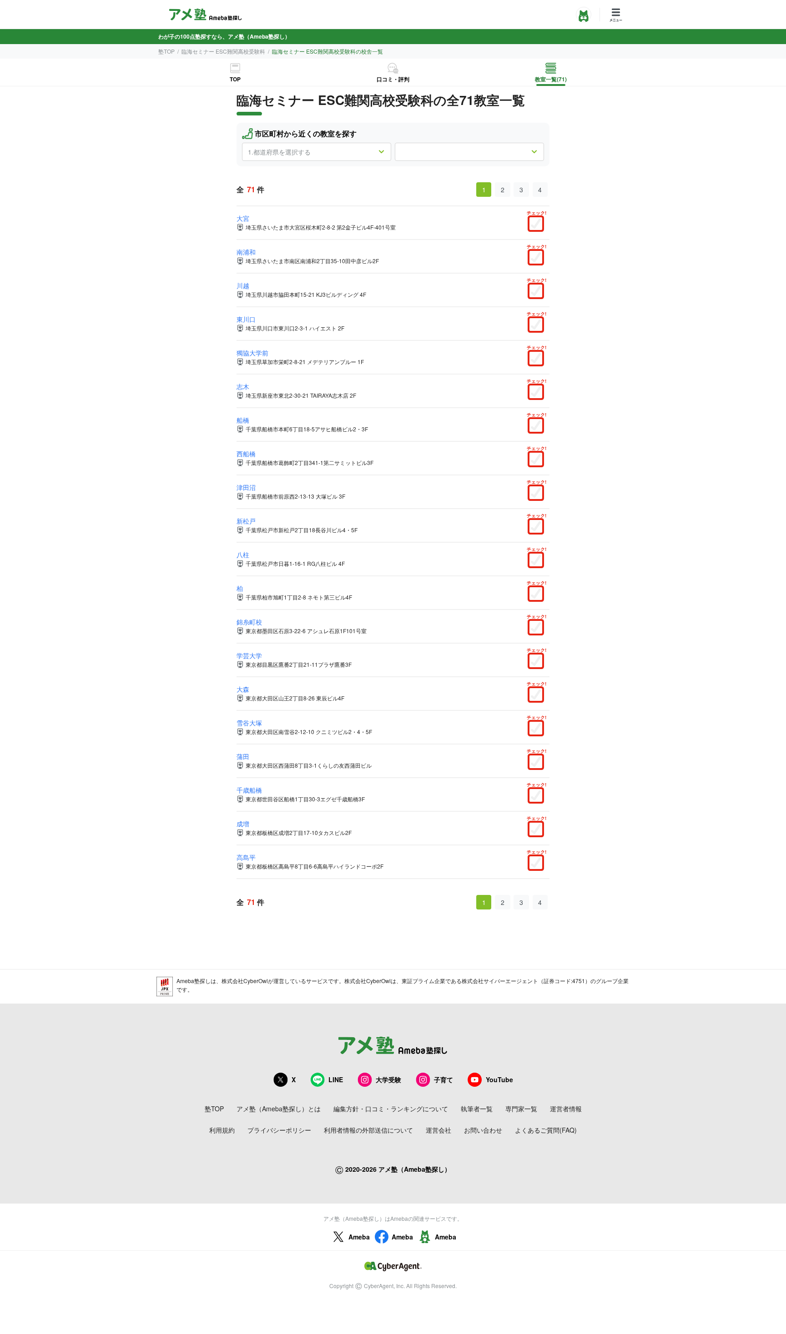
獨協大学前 (252, 352)
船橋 (243, 420)
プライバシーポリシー (279, 1129)
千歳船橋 (249, 789)
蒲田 (243, 756)
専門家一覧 (521, 1108)
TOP (235, 79)
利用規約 (222, 1129)
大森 (243, 689)
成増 (243, 823)
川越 (243, 285)
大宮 (243, 218)
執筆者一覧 (477, 1108)
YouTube (499, 1079)
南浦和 (246, 251)
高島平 (246, 857)
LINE (335, 1079)
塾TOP (166, 51)
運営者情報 (566, 1108)
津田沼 (246, 487)
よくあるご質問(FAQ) (546, 1129)
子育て (443, 1079)
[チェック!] (538, 224)
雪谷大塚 (249, 722)
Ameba (359, 1236)
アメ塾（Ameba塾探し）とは (279, 1108)
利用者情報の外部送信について (368, 1129)
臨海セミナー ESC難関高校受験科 (223, 51)
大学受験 (388, 1079)
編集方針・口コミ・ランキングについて (390, 1108)
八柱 (243, 554)
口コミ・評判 (393, 79)
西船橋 (246, 453)
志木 (243, 386)
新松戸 (246, 520)
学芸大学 (249, 655)
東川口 (246, 319)
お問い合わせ (483, 1129)
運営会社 (438, 1129)
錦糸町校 (249, 621)
